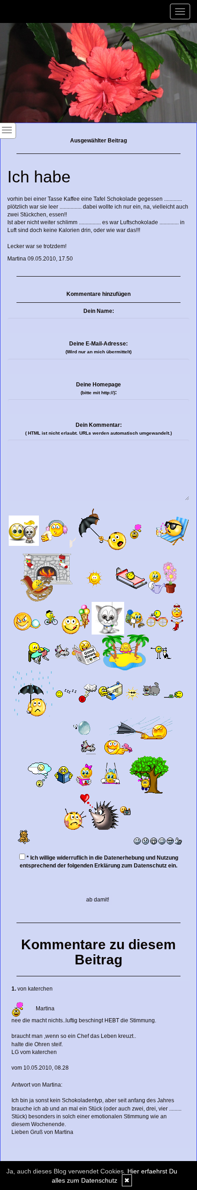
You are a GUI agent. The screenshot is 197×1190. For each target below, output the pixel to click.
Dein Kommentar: (98, 429)
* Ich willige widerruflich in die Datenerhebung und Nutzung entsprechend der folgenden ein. (99, 862)
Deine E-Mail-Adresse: (98, 347)
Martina (16, 258)
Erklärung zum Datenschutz (130, 865)
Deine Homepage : (98, 388)
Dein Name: (98, 311)
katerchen (40, 989)
